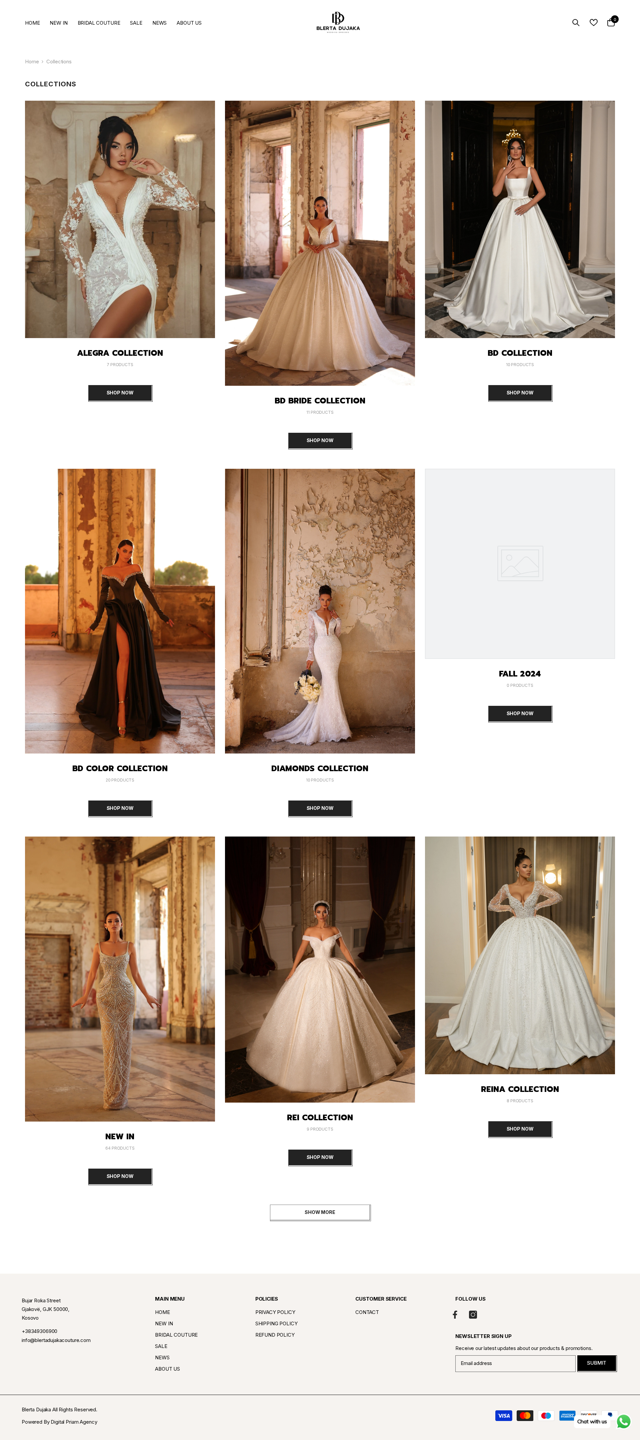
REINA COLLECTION (520, 1089)
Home (32, 61)
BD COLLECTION (520, 353)
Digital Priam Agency (74, 1422)
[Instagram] (473, 1315)
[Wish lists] (594, 22)
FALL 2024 (520, 674)
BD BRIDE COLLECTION (320, 401)
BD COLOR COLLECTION (120, 769)
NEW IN (119, 1137)
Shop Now (120, 392)
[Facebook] (455, 1315)
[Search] (576, 22)
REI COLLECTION (320, 1118)
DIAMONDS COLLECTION (319, 769)
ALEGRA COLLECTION (120, 353)
